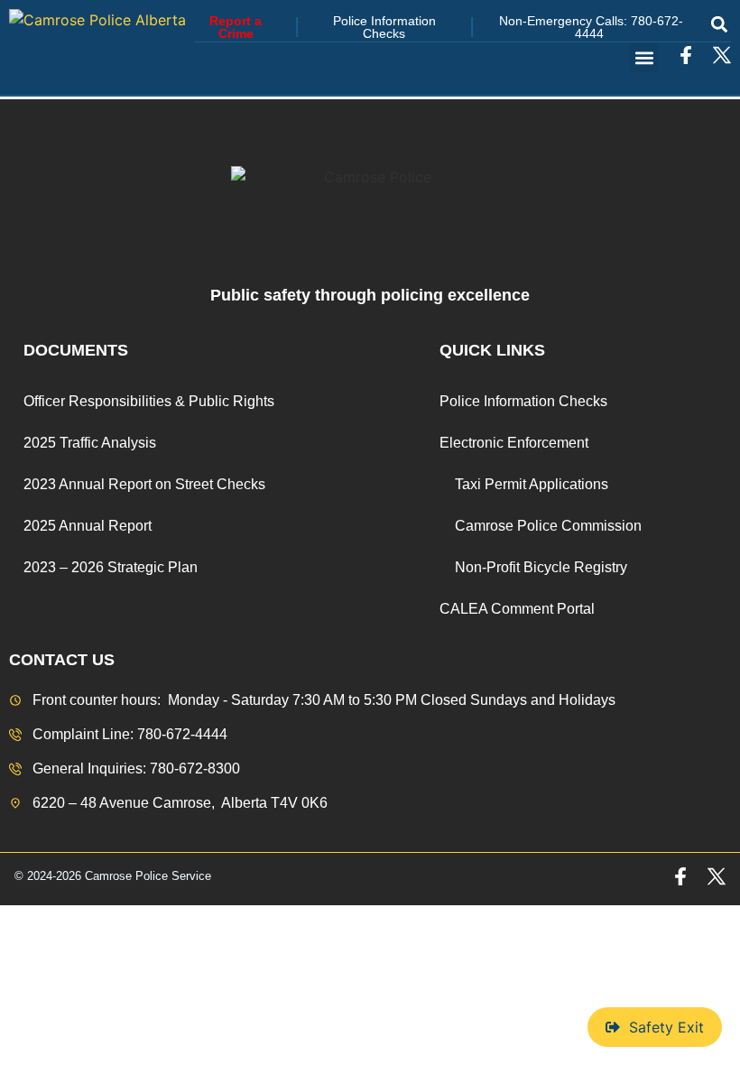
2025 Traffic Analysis (89, 442)
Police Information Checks (523, 401)
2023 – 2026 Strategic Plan (110, 567)
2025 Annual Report (87, 525)
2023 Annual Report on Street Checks (144, 484)
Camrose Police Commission (548, 525)
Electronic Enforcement (513, 442)
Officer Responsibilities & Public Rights (148, 401)
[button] (719, 24)
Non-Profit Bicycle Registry (541, 567)
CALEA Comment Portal (517, 608)
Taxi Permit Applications (531, 484)
